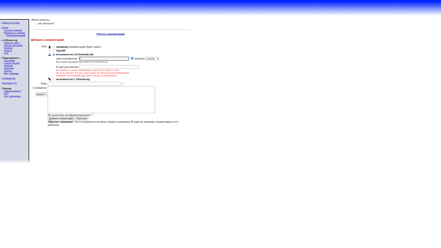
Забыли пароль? (12, 91)
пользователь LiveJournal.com (74, 54)
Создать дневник (13, 30)
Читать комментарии (110, 34)
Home (5, 27)
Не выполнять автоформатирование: (69, 114)
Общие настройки (13, 45)
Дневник (8, 65)
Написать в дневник (14, 33)
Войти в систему (11, 23)
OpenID (61, 50)
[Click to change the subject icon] (123, 84)
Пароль (8, 71)
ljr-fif (6, 53)
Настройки (9, 60)
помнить (140, 58)
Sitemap (8, 48)
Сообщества (8, 78)
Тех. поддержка (12, 96)
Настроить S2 (9, 83)
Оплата (8, 50)
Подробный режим (15, 35)
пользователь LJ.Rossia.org (73, 79)
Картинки (9, 68)
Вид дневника (11, 73)
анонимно (62, 46)
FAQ (6, 93)
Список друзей (11, 63)
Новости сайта (11, 43)
